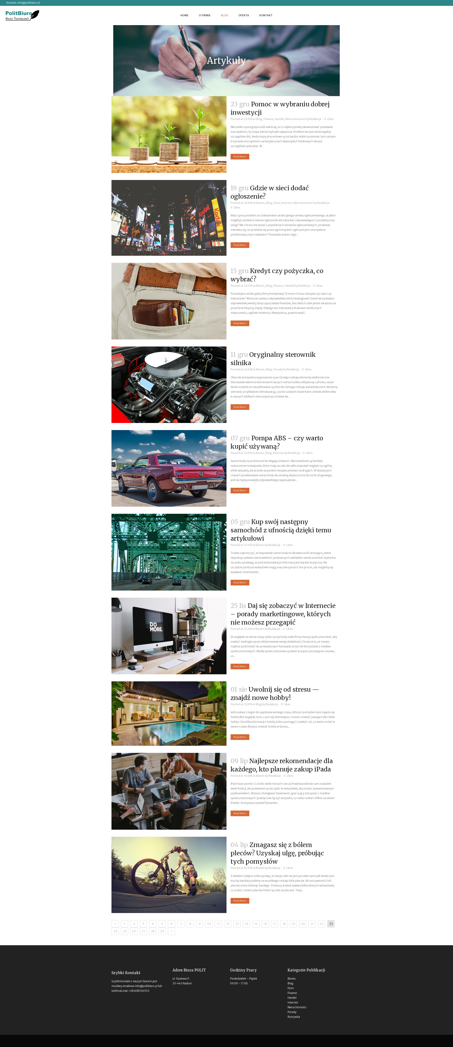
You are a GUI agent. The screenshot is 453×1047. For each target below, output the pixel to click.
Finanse (268, 119)
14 (246, 924)
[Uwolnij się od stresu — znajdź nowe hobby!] (168, 713)
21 (312, 924)
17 (274, 924)
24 (115, 931)
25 (125, 931)
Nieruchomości (295, 119)
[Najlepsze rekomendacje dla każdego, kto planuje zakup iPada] (168, 791)
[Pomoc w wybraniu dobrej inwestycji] (168, 134)
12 (228, 924)
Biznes (260, 203)
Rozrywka (294, 1017)
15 (255, 924)
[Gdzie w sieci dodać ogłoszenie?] (168, 218)
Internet (286, 203)
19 (293, 924)
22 (321, 924)
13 (237, 924)
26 (134, 931)
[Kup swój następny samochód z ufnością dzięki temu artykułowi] (168, 552)
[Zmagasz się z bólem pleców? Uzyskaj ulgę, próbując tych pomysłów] (168, 875)
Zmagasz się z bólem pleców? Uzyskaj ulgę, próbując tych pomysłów (277, 853)
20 (303, 924)
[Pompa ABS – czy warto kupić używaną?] (168, 468)
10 (209, 924)
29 (162, 931)
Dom (277, 203)
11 (218, 924)
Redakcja (315, 119)
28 (153, 931)
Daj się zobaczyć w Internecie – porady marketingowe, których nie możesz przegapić (283, 614)
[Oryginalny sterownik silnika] (168, 385)
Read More (240, 156)
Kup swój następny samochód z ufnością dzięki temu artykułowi (281, 530)
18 (284, 924)
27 (143, 931)
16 (265, 924)
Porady (278, 369)
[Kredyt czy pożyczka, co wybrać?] (168, 301)
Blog (259, 119)
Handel (279, 119)
